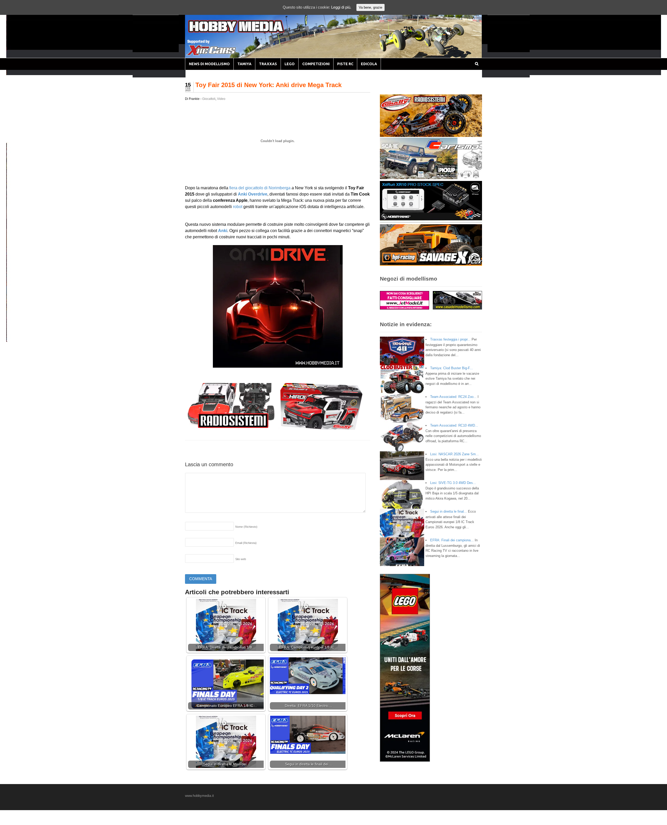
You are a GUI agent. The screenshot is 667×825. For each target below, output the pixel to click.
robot (237, 206)
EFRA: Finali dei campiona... (452, 540)
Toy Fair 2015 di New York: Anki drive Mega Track (268, 84)
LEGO (290, 64)
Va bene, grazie (370, 7)
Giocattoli (208, 99)
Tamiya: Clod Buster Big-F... (451, 368)
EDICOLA (369, 64)
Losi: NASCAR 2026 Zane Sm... (454, 454)
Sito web (240, 559)
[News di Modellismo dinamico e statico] (246, 31)
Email (246, 542)
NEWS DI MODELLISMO (209, 64)
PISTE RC (345, 64)
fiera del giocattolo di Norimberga (260, 188)
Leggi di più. (341, 7)
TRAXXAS (268, 64)
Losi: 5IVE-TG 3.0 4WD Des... (453, 483)
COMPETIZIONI (316, 64)
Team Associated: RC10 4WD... (454, 425)
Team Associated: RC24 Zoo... (453, 397)
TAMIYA (244, 64)
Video (221, 99)
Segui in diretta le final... (448, 511)
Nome (246, 526)
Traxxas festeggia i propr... (450, 339)
